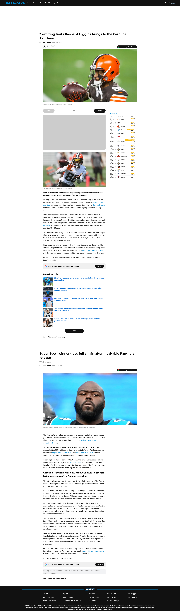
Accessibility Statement (72, 601)
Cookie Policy (132, 597)
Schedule (43, 3)
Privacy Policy (94, 597)
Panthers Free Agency (57, 337)
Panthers (46, 225)
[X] (169, 2)
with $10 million (75, 462)
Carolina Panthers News (57, 578)
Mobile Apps (131, 594)
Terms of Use (111, 597)
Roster (59, 3)
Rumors (35, 3)
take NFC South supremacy (93, 551)
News (29, 3)
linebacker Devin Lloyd (84, 453)
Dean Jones (46, 42)
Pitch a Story (68, 597)
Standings (51, 3)
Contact (92, 594)
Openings (66, 594)
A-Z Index (92, 601)
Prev (49, 111)
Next (100, 111)
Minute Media (33, 605)
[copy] (54, 46)
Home (45, 337)
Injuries (66, 3)
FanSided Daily (48, 597)
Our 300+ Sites (111, 594)
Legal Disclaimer (49, 601)
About (45, 594)
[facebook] (165, 2)
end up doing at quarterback (92, 250)
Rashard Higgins (99, 205)
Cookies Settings (112, 601)
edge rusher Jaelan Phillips (62, 453)
